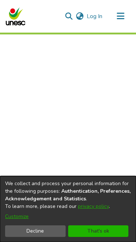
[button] (15, 16)
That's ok (98, 231)
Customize (17, 216)
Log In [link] (95, 16)
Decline (35, 231)
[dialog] (68, 209)
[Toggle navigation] (120, 16)
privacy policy (93, 206)
